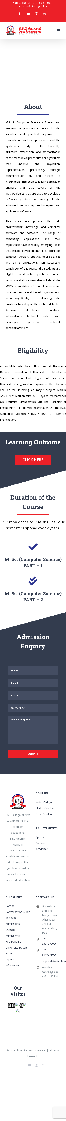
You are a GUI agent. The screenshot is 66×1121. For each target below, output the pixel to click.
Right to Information (13, 962)
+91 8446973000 (49, 952)
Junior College (44, 802)
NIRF (9, 953)
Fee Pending (13, 941)
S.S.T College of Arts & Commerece (27, 1050)
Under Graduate (46, 808)
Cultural (40, 843)
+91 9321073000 (35, 2)
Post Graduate (45, 814)
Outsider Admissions (13, 932)
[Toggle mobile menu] (58, 31)
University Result (16, 947)
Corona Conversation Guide (18, 909)
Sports (40, 837)
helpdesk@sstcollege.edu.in (33, 6)
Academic (42, 849)
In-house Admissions (13, 921)
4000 (48, 2)
